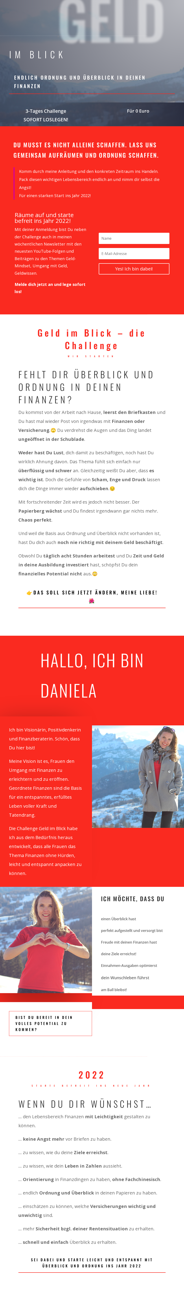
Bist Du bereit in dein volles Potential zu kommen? (44, 1023)
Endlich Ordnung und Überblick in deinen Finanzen (80, 81)
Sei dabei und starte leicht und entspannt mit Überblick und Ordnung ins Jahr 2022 (92, 1262)
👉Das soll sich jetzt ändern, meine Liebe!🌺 (92, 596)
